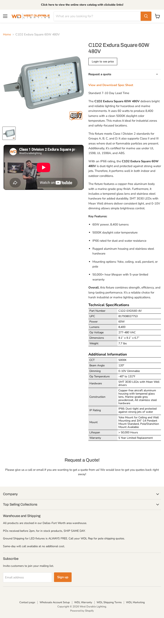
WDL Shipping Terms (109, 602)
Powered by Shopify (82, 611)
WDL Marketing (135, 602)
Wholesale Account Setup (55, 602)
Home (7, 34)
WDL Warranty (83, 602)
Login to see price (103, 61)
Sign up (62, 577)
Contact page (27, 602)
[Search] (146, 16)
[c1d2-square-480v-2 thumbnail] (9, 133)
